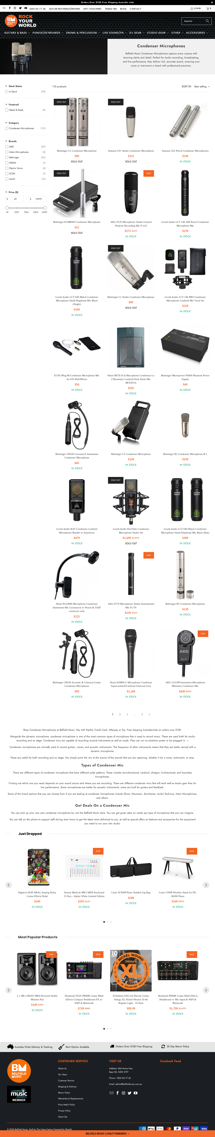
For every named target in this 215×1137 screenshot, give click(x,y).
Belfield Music (21, 1129)
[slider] (7, 208)
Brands (12, 141)
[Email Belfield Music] (4, 8)
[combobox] (196, 21)
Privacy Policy (64, 1110)
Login (197, 8)
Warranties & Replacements (70, 1098)
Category (14, 123)
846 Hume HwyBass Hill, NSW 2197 (121, 1070)
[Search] (207, 21)
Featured (14, 104)
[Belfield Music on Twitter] (20, 8)
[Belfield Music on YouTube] (25, 8)
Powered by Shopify (63, 1129)
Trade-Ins (111, 8)
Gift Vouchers (92, 8)
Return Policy (64, 1092)
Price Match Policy (66, 1104)
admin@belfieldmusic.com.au (128, 1084)
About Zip (62, 1116)
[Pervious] (8, 885)
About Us (62, 1068)
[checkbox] (25, 91)
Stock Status (15, 86)
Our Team (62, 1074)
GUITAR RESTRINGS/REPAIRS (64, 8)
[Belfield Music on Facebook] (9, 8)
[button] (107, 1133)
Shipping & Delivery (67, 1086)
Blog (123, 8)
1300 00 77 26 (38, 8)
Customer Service (66, 1080)
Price (13, 192)
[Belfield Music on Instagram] (14, 8)
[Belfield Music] (20, 21)
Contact (135, 8)
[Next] (206, 885)
